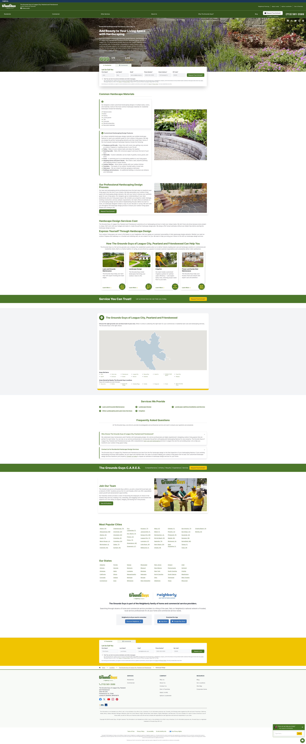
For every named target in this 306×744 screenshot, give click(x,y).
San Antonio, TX (186, 528)
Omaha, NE (157, 547)
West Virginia (185, 577)
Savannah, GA (186, 535)
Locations (112, 667)
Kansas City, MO (145, 535)
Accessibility (150, 731)
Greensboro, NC (132, 543)
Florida (115, 565)
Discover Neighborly (133, 621)
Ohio (155, 577)
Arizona (102, 568)
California (103, 574)
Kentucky (130, 568)
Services (130, 676)
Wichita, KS (198, 532)
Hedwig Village (136, 384)
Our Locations (201, 683)
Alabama (102, 565)
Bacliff (102, 376)
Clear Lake (113, 374)
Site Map (199, 686)
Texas (169, 581)
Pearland (146, 376)
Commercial (55, 14)
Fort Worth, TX (131, 533)
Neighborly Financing (263, 6)
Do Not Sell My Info (161, 731)
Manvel (134, 376)
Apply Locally (275, 6)
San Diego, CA (186, 532)
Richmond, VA (172, 541)
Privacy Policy (127, 81)
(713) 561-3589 (295, 14)
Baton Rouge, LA (105, 541)
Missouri (143, 568)
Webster (178, 376)
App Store (164, 621)
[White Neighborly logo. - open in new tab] (5, 1)
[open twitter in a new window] (292, 21)
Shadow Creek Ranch (168, 374)
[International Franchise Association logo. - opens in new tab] (101, 705)
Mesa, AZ (157, 528)
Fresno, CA (130, 537)
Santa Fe (156, 374)
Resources (200, 676)
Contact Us (163, 686)
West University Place (179, 384)
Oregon (170, 565)
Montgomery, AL (159, 535)
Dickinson (113, 376)
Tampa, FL (185, 544)
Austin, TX (103, 538)
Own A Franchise (165, 689)
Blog (256, 14)
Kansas (129, 565)
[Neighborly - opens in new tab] (167, 596)
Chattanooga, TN (118, 528)
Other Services (105, 14)
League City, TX (145, 538)
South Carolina (172, 571)
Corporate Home (202, 689)
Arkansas (102, 571)
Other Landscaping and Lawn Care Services (117, 411)
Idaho (115, 571)
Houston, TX (144, 528)
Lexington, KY (145, 541)
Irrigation (159, 269)
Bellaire (113, 384)
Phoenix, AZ (171, 532)
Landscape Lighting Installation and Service (190, 407)
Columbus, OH (117, 541)
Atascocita (103, 384)
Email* (131, 72)
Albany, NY (103, 528)
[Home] (100, 667)
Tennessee (171, 577)
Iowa (114, 581)
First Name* (105, 72)
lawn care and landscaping (152, 441)
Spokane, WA (185, 538)
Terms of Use (130, 731)
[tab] (107, 65)
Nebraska (143, 574)
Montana (143, 571)
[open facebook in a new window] (288, 21)
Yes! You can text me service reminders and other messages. (120, 79)
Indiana (115, 577)
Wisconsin (185, 581)
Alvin (102, 374)
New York (157, 571)
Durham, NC (117, 547)
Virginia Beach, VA (200, 528)
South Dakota (172, 574)
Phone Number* (148, 72)
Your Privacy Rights (176, 731)
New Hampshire (145, 581)
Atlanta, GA (103, 535)
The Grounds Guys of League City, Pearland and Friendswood (135, 667)
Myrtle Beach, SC (159, 538)
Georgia (115, 568)
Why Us (162, 679)
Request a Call (198, 651)
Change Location (26, 8)
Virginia (184, 571)
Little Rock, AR (145, 544)
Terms (120, 81)
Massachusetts (131, 574)
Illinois (115, 574)
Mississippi (144, 565)
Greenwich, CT (131, 546)
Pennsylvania (172, 568)
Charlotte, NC (104, 547)
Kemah (123, 376)
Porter (166, 384)
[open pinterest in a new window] (303, 21)
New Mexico (158, 568)
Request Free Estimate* (274, 13)
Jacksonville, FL (145, 532)
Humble (145, 384)
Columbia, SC (117, 538)
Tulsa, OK (184, 547)
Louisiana (130, 571)
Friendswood (125, 374)
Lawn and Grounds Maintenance (113, 407)
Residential (7, 14)
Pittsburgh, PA (172, 535)
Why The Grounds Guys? (206, 14)
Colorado (102, 577)
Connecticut (103, 581)
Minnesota (130, 581)
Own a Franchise (298, 6)
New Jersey (157, 565)
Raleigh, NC (171, 538)
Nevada (143, 577)
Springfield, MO (186, 541)
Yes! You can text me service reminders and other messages (119, 655)
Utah (183, 565)
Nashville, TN (158, 541)
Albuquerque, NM (105, 532)
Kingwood (156, 384)
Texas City (178, 374)
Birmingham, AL (104, 544)
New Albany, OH (159, 544)
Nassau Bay (146, 374)
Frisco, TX (130, 540)
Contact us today (132, 456)
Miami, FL (157, 532)
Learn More (106, 287)
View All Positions (106, 503)
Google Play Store (179, 621)
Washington (185, 574)
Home (103, 667)
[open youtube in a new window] (295, 21)
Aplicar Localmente (286, 6)
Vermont (184, 568)
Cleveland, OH (117, 535)
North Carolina (158, 574)
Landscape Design (135, 269)
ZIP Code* (175, 72)
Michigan (129, 577)
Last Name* (119, 72)
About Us (154, 14)
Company (163, 676)
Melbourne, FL (145, 547)
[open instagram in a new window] (299, 21)
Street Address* (162, 72)
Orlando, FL (171, 528)
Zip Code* (176, 648)
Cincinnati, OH (117, 532)
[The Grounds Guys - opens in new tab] (139, 596)
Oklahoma (157, 581)
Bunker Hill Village (124, 384)
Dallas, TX (116, 544)
